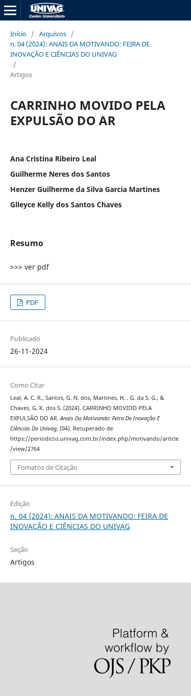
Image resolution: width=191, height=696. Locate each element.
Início (18, 33)
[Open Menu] (10, 10)
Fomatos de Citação (47, 467)
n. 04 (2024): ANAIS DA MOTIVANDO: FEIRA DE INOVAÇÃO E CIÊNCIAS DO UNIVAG (80, 49)
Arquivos (52, 33)
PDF (31, 302)
